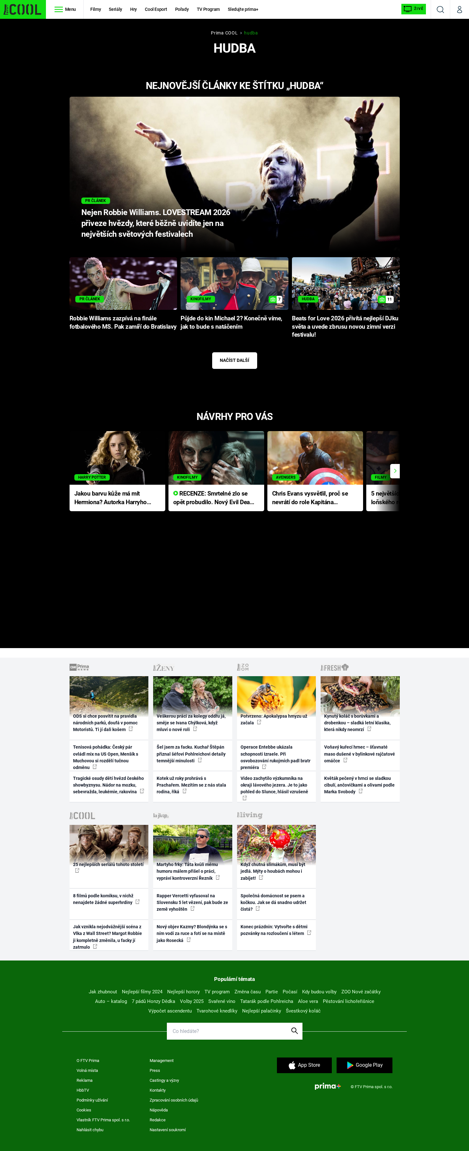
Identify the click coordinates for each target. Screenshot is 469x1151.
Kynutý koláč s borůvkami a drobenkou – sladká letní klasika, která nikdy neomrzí (357, 723)
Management (162, 1060)
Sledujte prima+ (243, 9)
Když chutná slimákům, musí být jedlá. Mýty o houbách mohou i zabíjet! (273, 871)
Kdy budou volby (319, 992)
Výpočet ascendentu (170, 1011)
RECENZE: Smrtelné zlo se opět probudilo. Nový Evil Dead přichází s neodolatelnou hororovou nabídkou (213, 498)
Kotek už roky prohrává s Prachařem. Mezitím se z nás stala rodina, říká (191, 785)
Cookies (84, 1110)
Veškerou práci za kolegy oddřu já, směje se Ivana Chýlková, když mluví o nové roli (191, 723)
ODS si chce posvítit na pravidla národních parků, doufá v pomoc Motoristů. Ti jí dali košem (105, 723)
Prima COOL (224, 32)
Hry (133, 9)
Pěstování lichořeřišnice (348, 1001)
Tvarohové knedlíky (217, 1011)
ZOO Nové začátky (361, 992)
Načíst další (234, 360)
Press (155, 1070)
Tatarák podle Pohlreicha (266, 1001)
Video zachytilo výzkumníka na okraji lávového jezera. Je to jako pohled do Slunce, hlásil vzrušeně (274, 785)
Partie (271, 992)
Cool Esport (156, 9)
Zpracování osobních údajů (174, 1100)
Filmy (95, 9)
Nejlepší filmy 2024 (142, 992)
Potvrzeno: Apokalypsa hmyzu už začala (274, 719)
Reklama (85, 1080)
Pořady (182, 9)
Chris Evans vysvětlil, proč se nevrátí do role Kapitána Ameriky (310, 498)
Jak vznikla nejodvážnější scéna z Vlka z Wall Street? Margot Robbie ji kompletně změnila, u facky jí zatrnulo (107, 937)
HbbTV (83, 1090)
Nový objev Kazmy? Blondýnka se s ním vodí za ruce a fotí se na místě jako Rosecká (192, 933)
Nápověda (159, 1110)
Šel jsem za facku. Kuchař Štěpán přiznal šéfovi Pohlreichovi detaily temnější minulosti (191, 753)
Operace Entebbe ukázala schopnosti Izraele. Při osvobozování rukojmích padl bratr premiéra (275, 757)
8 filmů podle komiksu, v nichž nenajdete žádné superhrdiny (103, 899)
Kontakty (158, 1090)
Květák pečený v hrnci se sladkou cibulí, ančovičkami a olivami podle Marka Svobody (359, 785)
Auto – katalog (111, 1001)
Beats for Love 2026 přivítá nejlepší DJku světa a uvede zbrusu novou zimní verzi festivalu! (345, 327)
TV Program (208, 9)
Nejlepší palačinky (261, 1011)
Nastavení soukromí (168, 1129)
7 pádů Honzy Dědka (153, 1001)
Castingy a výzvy (164, 1080)
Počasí (290, 992)
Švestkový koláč (303, 1011)
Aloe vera (308, 1001)
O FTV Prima (88, 1060)
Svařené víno (221, 1001)
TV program (217, 992)
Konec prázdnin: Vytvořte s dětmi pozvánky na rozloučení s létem (274, 930)
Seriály (115, 9)
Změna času (247, 992)
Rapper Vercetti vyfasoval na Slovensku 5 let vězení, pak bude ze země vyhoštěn (192, 902)
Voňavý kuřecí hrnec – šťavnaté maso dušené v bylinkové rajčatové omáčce (359, 753)
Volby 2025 (192, 1001)
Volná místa (87, 1070)
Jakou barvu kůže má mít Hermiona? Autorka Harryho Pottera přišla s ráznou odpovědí (110, 498)
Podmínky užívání (92, 1100)
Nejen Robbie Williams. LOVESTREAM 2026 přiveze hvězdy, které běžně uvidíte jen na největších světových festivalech (155, 223)
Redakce (158, 1119)
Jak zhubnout (103, 992)
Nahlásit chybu (90, 1129)
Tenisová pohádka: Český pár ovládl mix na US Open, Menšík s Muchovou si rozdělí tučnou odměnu (105, 757)
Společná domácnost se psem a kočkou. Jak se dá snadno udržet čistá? (273, 902)
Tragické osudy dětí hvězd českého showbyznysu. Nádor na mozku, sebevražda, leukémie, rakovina (108, 785)
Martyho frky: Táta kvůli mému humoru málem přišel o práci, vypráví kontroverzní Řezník (187, 871)
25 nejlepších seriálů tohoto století (108, 864)
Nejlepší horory (183, 992)
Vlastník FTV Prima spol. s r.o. (103, 1119)
